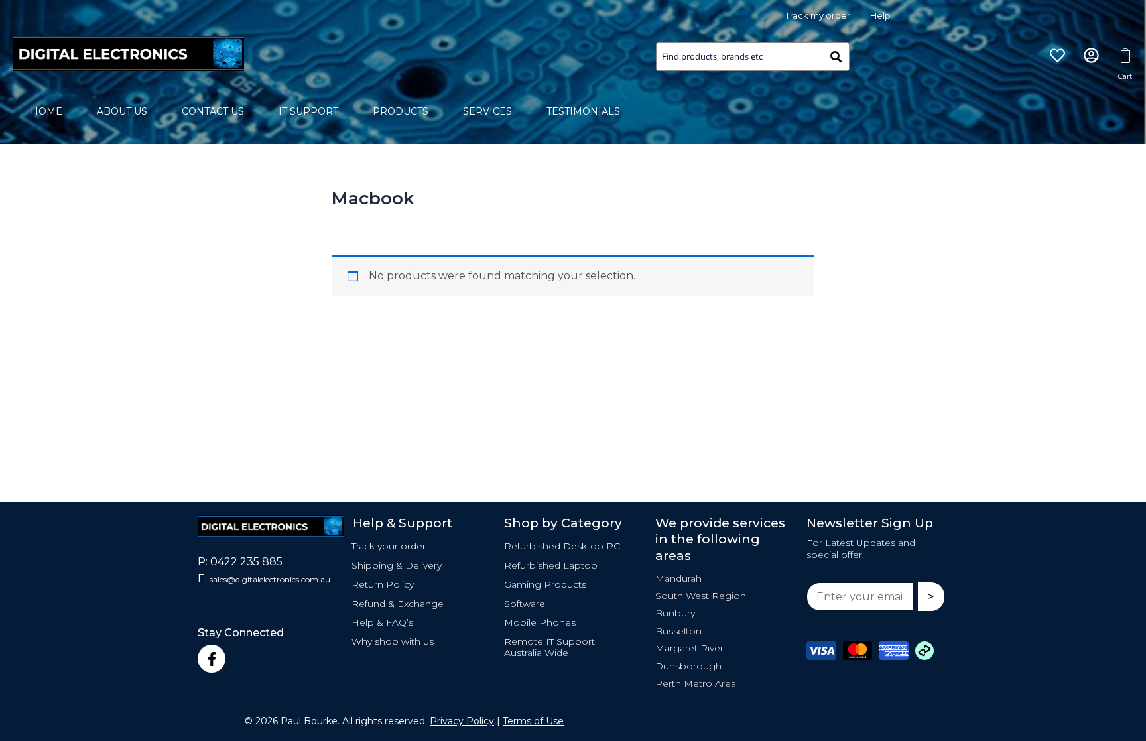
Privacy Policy (462, 721)
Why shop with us (392, 641)
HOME (46, 111)
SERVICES (487, 111)
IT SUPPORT (308, 111)
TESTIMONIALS (583, 111)
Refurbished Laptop (551, 565)
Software (524, 604)
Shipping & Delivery (396, 565)
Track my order (817, 15)
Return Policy (382, 584)
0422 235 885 (246, 561)
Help (880, 15)
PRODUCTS (400, 111)
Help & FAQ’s (382, 622)
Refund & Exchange (397, 604)
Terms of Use (533, 721)
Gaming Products (545, 584)
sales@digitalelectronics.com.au (270, 579)
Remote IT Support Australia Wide (549, 647)
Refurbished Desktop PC (562, 546)
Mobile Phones (540, 622)
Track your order (388, 546)
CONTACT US (213, 111)
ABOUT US (122, 111)
